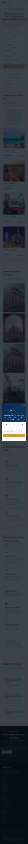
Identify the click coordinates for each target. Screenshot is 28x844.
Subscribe (14, 435)
